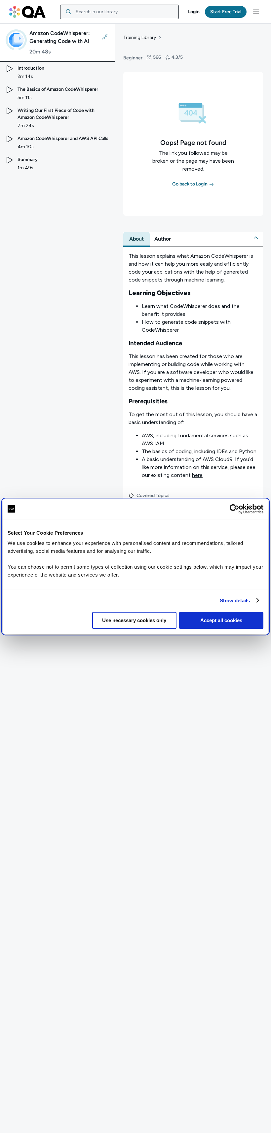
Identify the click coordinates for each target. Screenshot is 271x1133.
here (197, 475)
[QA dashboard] (27, 11)
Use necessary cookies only (134, 620)
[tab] (136, 239)
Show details (235, 600)
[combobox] (119, 12)
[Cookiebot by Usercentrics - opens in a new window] (234, 509)
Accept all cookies (221, 620)
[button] (193, 12)
